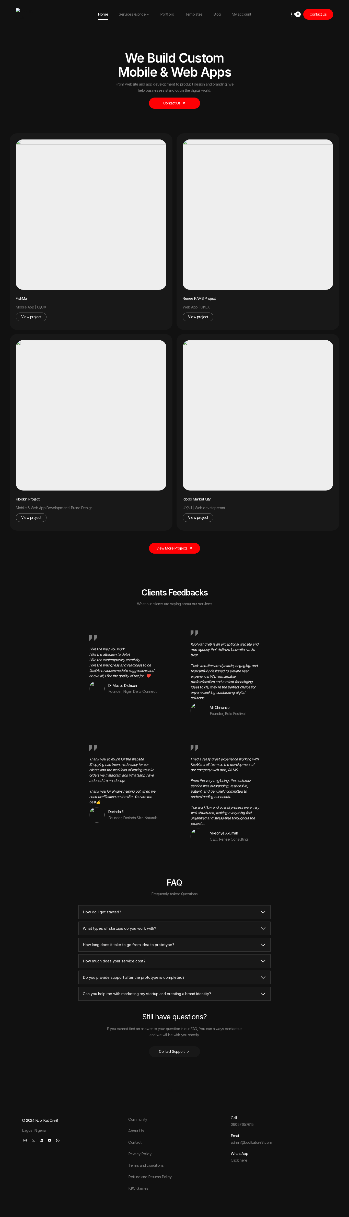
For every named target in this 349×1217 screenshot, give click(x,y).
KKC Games (138, 1188)
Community (137, 1119)
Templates (194, 14)
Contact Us (318, 14)
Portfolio (167, 14)
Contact (135, 1142)
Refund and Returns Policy (150, 1176)
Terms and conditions (146, 1165)
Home (103, 14)
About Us (136, 1130)
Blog (217, 14)
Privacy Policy (139, 1153)
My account (241, 14)
